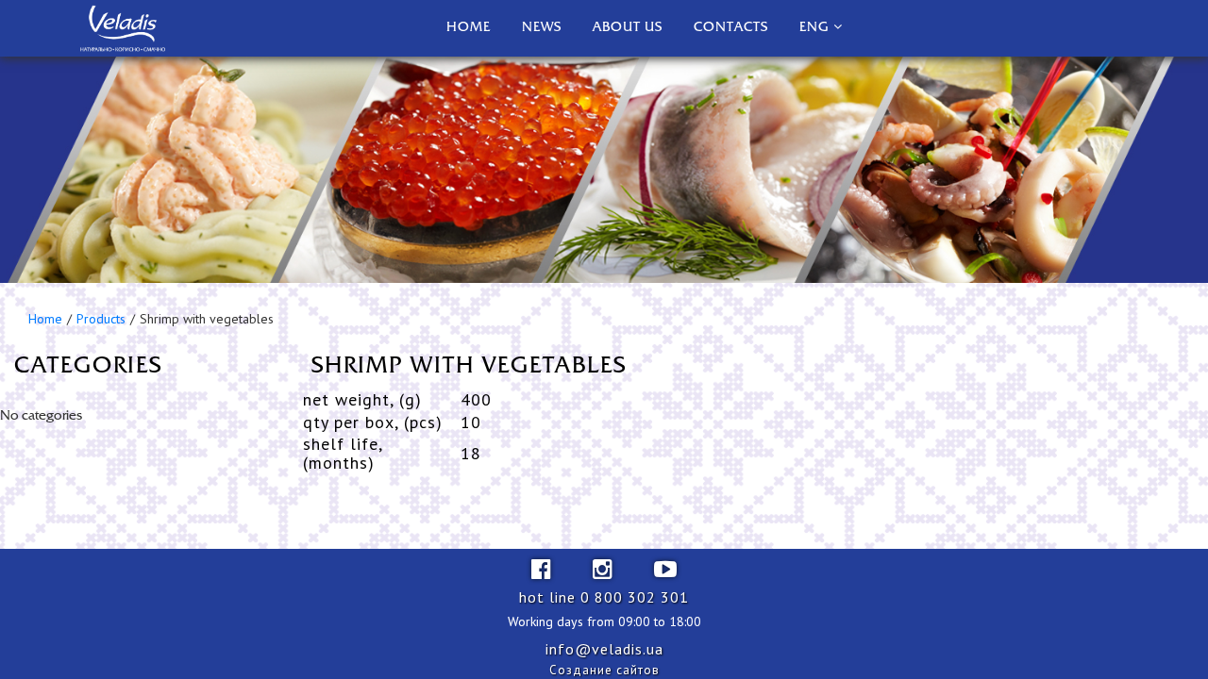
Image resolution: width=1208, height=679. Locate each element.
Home (468, 28)
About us (628, 28)
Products (101, 318)
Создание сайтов (604, 670)
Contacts (731, 28)
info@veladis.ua (604, 648)
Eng (814, 28)
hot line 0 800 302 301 (604, 597)
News (542, 28)
